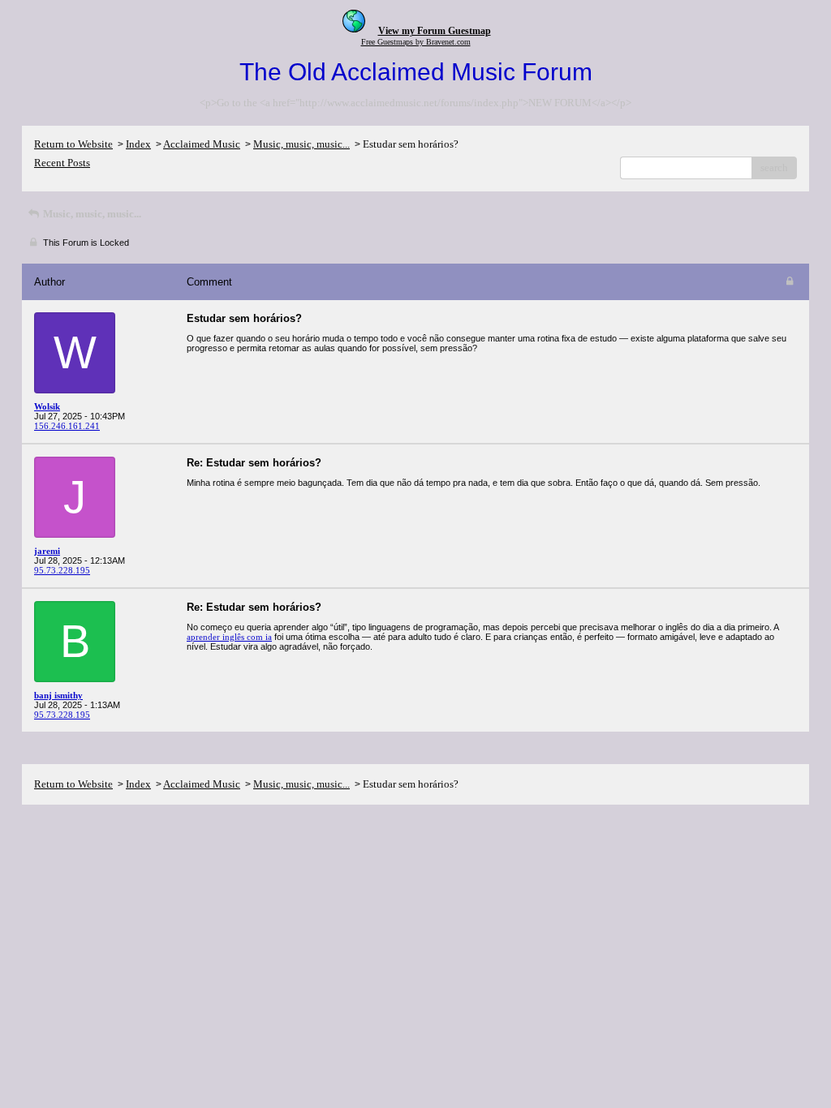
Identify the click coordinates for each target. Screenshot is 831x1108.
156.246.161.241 (67, 426)
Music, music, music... (301, 144)
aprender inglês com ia (229, 637)
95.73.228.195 (62, 570)
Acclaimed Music (201, 144)
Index (138, 144)
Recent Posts (62, 163)
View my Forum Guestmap (434, 31)
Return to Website (73, 144)
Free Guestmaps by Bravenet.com (416, 41)
